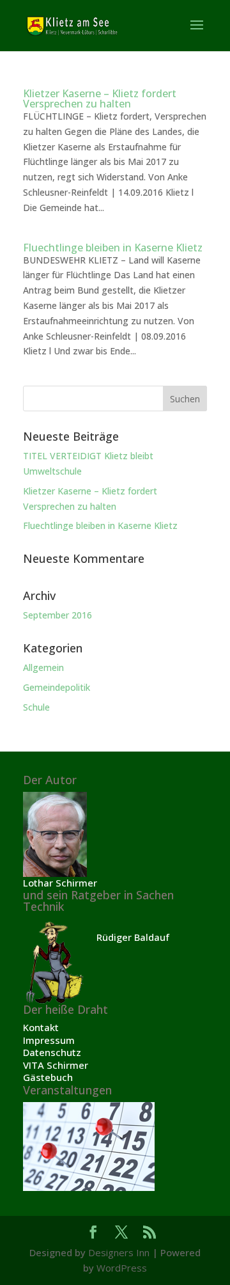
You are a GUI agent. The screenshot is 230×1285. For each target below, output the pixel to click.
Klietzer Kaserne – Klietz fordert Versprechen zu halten (99, 98)
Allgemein (43, 667)
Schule (36, 707)
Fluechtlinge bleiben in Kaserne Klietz (113, 247)
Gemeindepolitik (56, 687)
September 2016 (57, 615)
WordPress (121, 1267)
